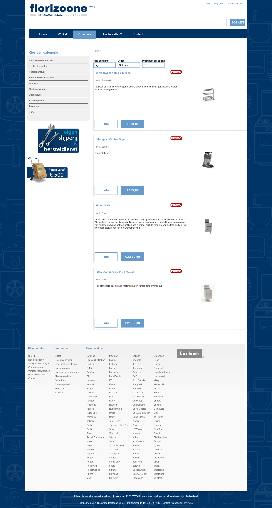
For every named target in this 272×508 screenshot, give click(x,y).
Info (106, 124)
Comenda (137, 400)
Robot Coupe (93, 470)
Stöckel (113, 437)
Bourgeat (137, 384)
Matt (111, 396)
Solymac (113, 474)
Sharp (112, 466)
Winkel (62, 34)
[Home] (62, 9)
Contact (137, 34)
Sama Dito (114, 461)
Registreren (34, 356)
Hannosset (159, 376)
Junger (90, 388)
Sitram (112, 470)
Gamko (90, 372)
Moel (89, 478)
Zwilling (90, 425)
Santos (112, 457)
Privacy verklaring (37, 374)
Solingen (113, 478)
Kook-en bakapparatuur (41, 77)
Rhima (90, 474)
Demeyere (159, 409)
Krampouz (137, 368)
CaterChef (137, 392)
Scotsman (114, 449)
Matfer (112, 400)
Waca (156, 466)
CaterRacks (138, 396)
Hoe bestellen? (112, 34)
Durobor (158, 449)
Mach (112, 384)
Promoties (84, 34)
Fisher (157, 364)
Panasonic (92, 396)
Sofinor (136, 356)
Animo (135, 437)
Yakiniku (91, 421)
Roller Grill (92, 466)
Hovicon (91, 380)
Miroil (112, 388)
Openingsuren (35, 367)
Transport (34, 106)
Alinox (157, 453)
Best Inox (137, 461)
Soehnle (136, 360)
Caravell (136, 372)
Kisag (156, 380)
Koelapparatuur (37, 72)
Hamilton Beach (162, 372)
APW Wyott (138, 429)
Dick (156, 413)
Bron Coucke (139, 380)
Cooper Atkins (139, 470)
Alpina (135, 445)
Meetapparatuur (37, 89)
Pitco (89, 433)
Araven (136, 433)
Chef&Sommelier (141, 413)
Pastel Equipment (95, 437)
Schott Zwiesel (116, 445)
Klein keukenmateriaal (41, 60)
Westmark (159, 474)
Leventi (90, 392)
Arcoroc (136, 449)
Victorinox (159, 457)
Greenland (137, 478)
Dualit (157, 433)
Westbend (159, 470)
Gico (89, 376)
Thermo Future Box (118, 425)
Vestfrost (113, 433)
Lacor (112, 368)
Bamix (135, 453)
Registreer (219, 3)
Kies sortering (100, 61)
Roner (90, 461)
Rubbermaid (115, 409)
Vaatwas (33, 83)
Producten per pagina (153, 61)
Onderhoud (35, 95)
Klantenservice (235, 3)
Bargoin (136, 466)
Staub (112, 441)
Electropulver (160, 437)
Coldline (91, 356)
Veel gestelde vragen (39, 363)
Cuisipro (158, 425)
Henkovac (159, 396)
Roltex (90, 457)
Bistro (135, 425)
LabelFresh (115, 376)
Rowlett (113, 405)
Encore (157, 405)
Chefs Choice (139, 409)
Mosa (89, 445)
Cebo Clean (138, 417)
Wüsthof (158, 478)
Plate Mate (92, 449)
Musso (90, 441)
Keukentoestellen (38, 66)
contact (166, 503)
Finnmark (158, 368)
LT (110, 380)
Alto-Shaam (138, 441)
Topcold (91, 409)
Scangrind (114, 453)
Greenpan (159, 356)
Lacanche (114, 372)
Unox (112, 417)
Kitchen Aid (159, 384)
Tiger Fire (91, 405)
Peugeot (91, 400)
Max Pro (113, 392)
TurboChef (92, 413)
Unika (112, 413)
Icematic (91, 384)
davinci (187, 503)
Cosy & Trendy (139, 474)
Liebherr (113, 364)
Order (121, 61)
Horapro (158, 392)
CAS (134, 376)
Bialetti (135, 457)
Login (208, 3)
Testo (112, 429)
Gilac (156, 360)
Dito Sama (159, 429)
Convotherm (138, 405)
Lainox (112, 360)
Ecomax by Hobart (96, 360)
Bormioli (136, 388)
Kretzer (136, 364)
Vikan (156, 461)
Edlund (157, 441)
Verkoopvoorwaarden (39, 371)
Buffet (32, 112)
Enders (90, 364)
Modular (113, 356)
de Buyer (158, 417)
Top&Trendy (115, 421)
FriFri (89, 368)
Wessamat (92, 417)
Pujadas (91, 453)
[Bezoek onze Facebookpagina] (189, 357)
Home (43, 34)
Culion (157, 421)
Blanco (136, 421)
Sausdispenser (37, 100)
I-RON (157, 388)
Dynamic (158, 445)
